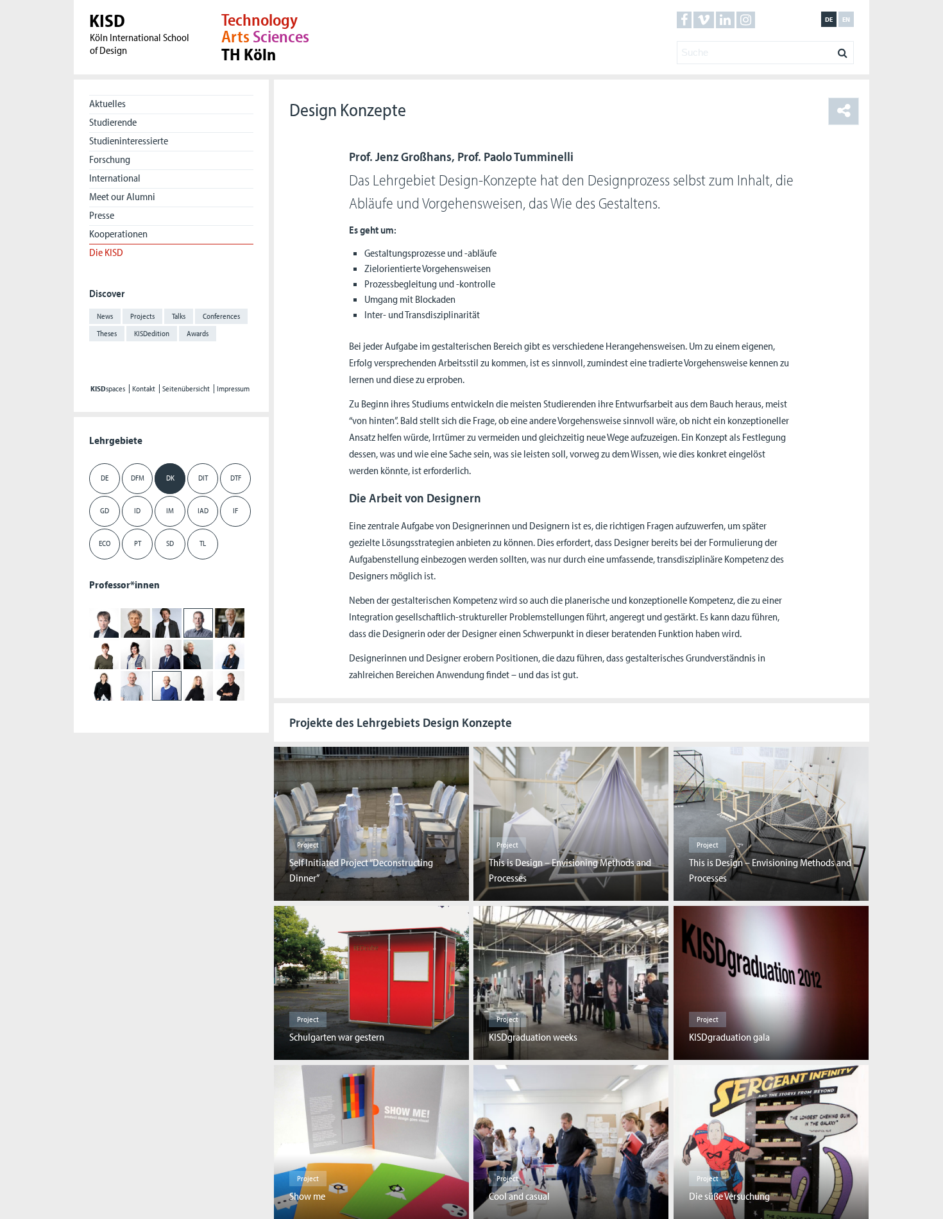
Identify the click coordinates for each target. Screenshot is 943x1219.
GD (104, 510)
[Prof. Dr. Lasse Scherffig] (135, 685)
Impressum (233, 388)
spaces (107, 388)
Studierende (113, 121)
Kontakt (143, 388)
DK (170, 477)
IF (235, 510)
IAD (203, 510)
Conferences (221, 316)
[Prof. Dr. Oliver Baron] (104, 622)
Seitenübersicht (186, 388)
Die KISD (106, 252)
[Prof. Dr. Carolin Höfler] (104, 654)
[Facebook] (684, 20)
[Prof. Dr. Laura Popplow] (104, 685)
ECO (104, 543)
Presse (101, 215)
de (829, 19)
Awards (197, 333)
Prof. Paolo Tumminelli (515, 156)
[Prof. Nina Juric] (135, 654)
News (105, 316)
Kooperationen (118, 233)
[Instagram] (745, 20)
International (114, 177)
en (846, 19)
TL (203, 543)
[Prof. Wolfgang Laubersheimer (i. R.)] (167, 654)
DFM (137, 477)
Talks (178, 316)
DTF (235, 477)
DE (104, 477)
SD (170, 543)
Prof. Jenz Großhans (400, 156)
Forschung (109, 159)
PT (137, 543)
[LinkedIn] (725, 20)
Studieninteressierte (128, 140)
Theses (107, 333)
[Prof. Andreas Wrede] (229, 685)
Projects (142, 316)
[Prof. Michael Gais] (135, 622)
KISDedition (151, 333)
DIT (203, 477)
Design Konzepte (347, 109)
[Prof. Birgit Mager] (198, 654)
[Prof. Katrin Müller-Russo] (229, 654)
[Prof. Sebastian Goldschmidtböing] (167, 622)
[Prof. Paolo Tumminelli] (167, 685)
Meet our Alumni (122, 196)
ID (137, 510)
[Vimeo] (703, 20)
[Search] (842, 49)
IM (170, 510)
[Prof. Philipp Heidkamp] (229, 622)
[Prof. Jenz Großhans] (198, 622)
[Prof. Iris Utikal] (198, 685)
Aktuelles (107, 103)
